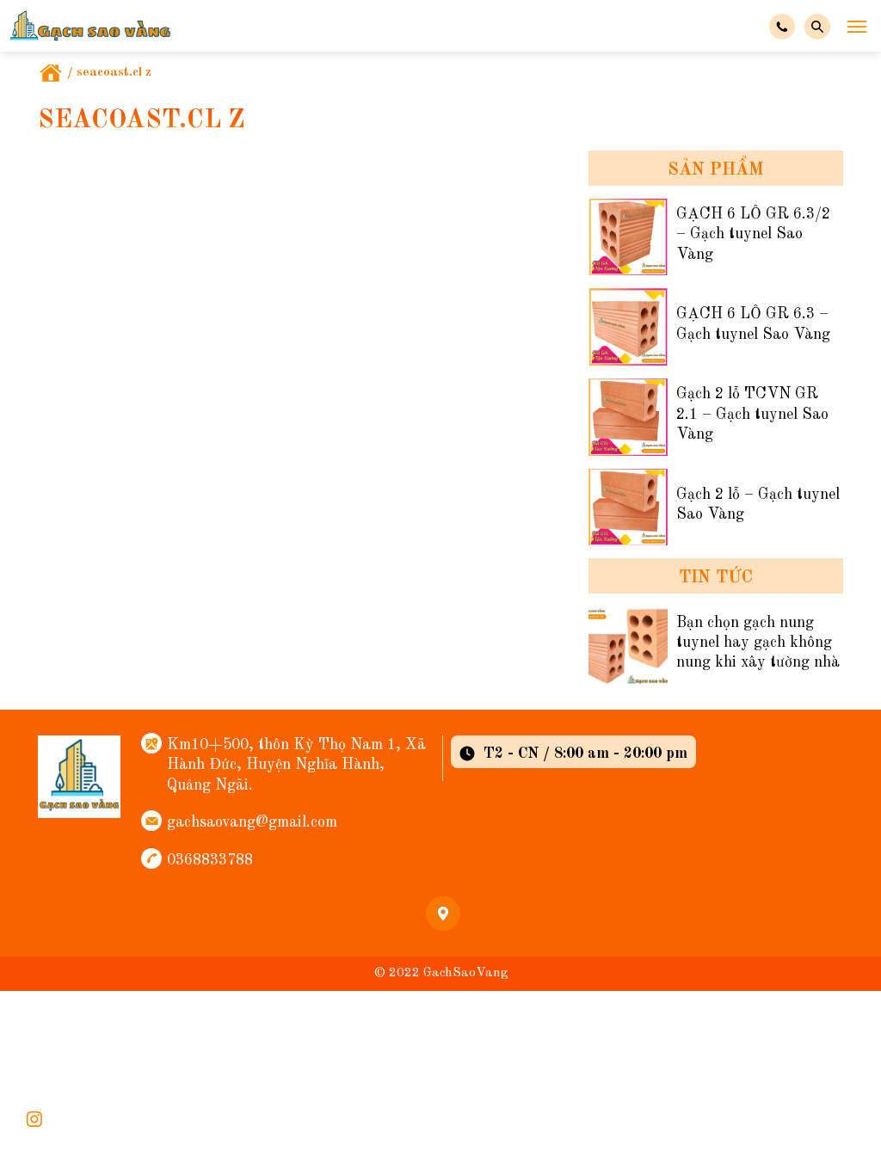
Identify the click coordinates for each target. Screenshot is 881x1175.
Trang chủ (51, 73)
